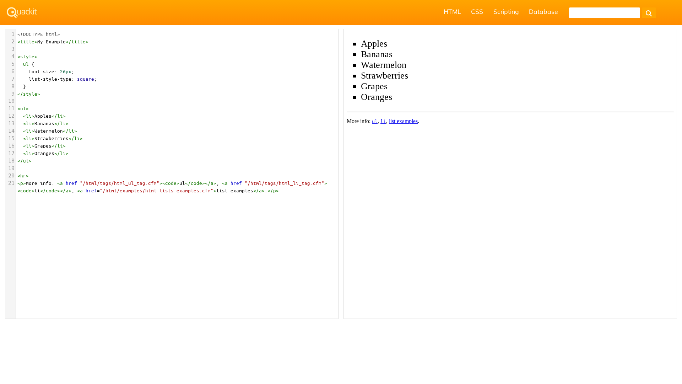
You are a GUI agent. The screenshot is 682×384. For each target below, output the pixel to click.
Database (543, 11)
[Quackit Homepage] (21, 12)
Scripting (506, 11)
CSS (477, 11)
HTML (452, 11)
